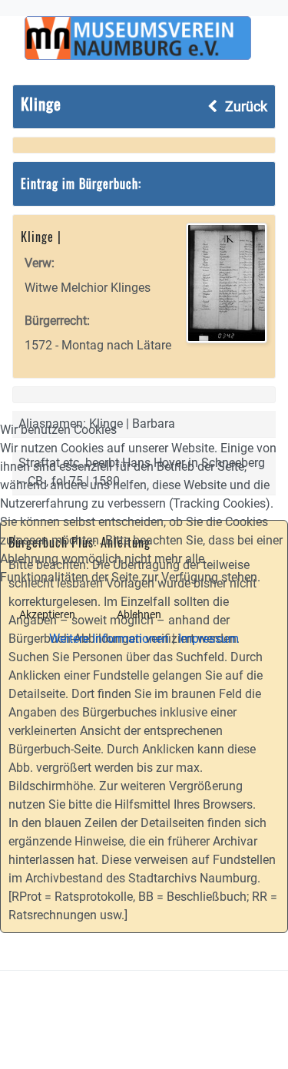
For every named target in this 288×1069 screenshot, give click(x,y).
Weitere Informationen (109, 638)
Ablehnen (139, 614)
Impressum (208, 638)
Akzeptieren (47, 614)
